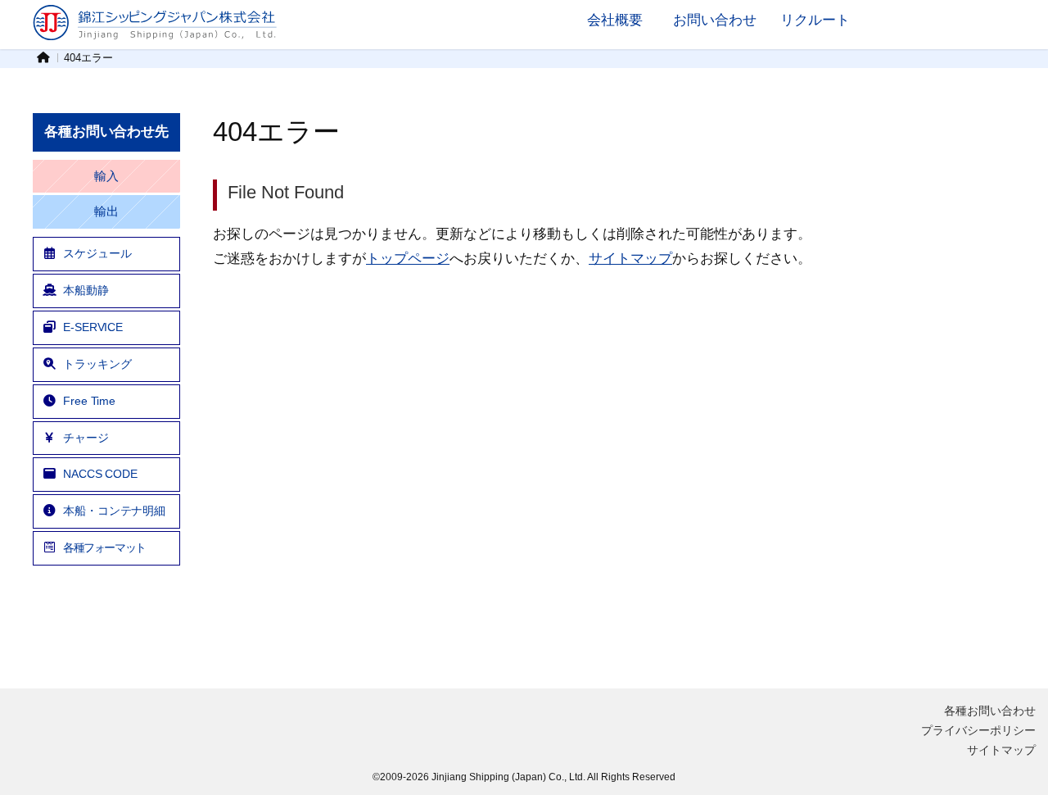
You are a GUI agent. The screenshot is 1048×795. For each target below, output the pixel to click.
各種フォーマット (104, 547)
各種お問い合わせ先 (106, 131)
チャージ (86, 437)
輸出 (106, 211)
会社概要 (615, 19)
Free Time (89, 400)
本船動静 (86, 290)
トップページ (407, 258)
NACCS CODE (100, 473)
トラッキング (97, 363)
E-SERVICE (93, 327)
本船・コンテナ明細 (114, 510)
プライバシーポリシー (978, 730)
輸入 (106, 176)
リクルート (815, 19)
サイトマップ (630, 258)
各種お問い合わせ (990, 710)
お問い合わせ (715, 19)
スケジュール (97, 253)
